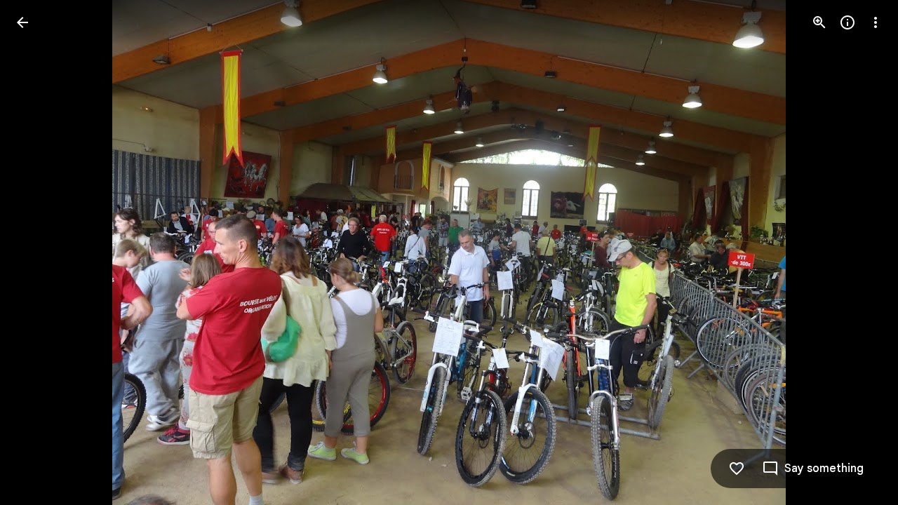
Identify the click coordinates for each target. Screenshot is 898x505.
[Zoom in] (819, 22)
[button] (39, 252)
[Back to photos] (22, 22)
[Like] (736, 468)
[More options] (876, 22)
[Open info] (847, 22)
